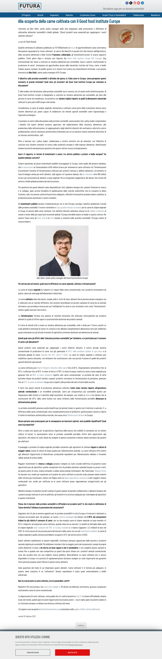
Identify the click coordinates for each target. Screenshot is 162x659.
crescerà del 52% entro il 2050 (54, 354)
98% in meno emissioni (42, 374)
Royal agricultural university (75, 477)
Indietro (81, 625)
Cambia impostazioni (33, 653)
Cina (52, 217)
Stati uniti (41, 217)
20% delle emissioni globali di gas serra (85, 351)
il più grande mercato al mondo (68, 207)
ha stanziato (88, 174)
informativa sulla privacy (75, 645)
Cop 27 (78, 596)
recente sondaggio (66, 516)
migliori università (97, 210)
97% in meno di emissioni (34, 382)
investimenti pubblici (88, 531)
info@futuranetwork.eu (49, 609)
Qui (16, 645)
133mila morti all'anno (76, 415)
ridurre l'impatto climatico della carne (52, 367)
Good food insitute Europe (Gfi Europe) (84, 58)
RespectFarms (100, 470)
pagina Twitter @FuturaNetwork (87, 609)
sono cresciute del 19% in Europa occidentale (52, 527)
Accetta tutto (72, 653)
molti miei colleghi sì (52, 586)
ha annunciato (27, 167)
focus (73, 47)
